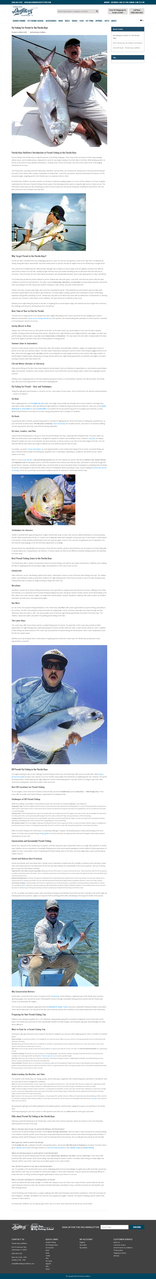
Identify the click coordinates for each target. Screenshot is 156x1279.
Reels (67, 20)
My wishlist (83, 1248)
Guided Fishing (19, 20)
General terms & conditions (123, 1248)
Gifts (107, 20)
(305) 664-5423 (17, 2)
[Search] (97, 11)
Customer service (120, 1245)
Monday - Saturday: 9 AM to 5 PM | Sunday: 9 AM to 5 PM (124, 2)
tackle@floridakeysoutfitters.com (37, 2)
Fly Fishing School (35, 20)
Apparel (99, 20)
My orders (83, 1245)
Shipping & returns (120, 1253)
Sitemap (116, 1256)
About (114, 20)
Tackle (74, 20)
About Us (117, 1242)
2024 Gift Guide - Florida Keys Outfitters (126, 48)
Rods (60, 20)
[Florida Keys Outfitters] (33, 11)
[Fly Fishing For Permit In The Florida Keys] (59, 92)
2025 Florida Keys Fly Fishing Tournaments (127, 43)
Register (82, 1242)
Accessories (51, 20)
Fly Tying (89, 20)
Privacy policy (118, 1250)
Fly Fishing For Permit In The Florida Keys (30, 27)
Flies (82, 20)
